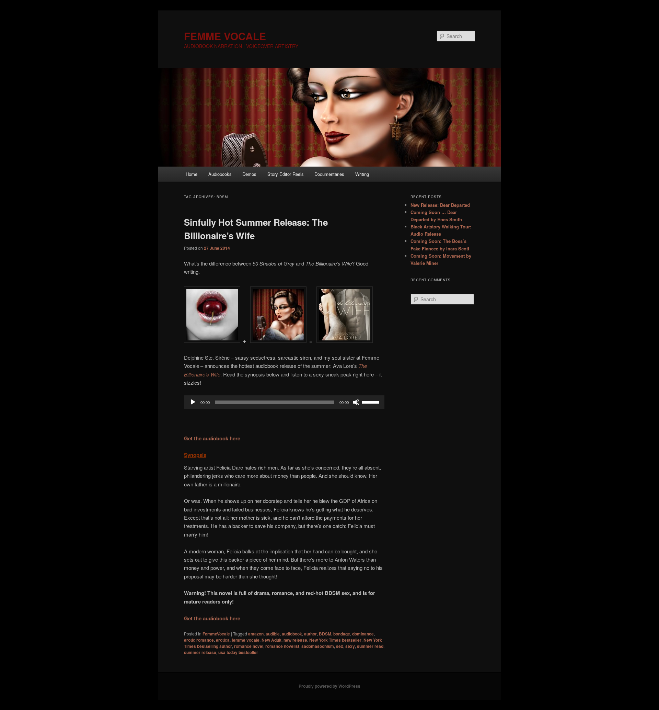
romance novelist (282, 646)
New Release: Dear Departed (440, 205)
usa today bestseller (238, 652)
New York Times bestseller (335, 640)
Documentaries (329, 174)
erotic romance (199, 640)
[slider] (371, 401)
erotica (223, 640)
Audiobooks (220, 174)
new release (295, 640)
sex (339, 646)
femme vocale (245, 640)
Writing (362, 174)
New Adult (271, 640)
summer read (370, 646)
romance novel (248, 646)
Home (191, 174)
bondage (341, 634)
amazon (256, 634)
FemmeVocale (216, 634)
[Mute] (356, 402)
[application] (284, 402)
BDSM (325, 634)
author (310, 634)
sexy (350, 646)
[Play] (192, 402)
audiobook (292, 634)
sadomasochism (317, 646)
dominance (363, 634)
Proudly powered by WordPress (329, 686)
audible (273, 634)
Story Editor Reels (285, 174)
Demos (249, 174)
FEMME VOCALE (225, 36)
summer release (200, 652)
